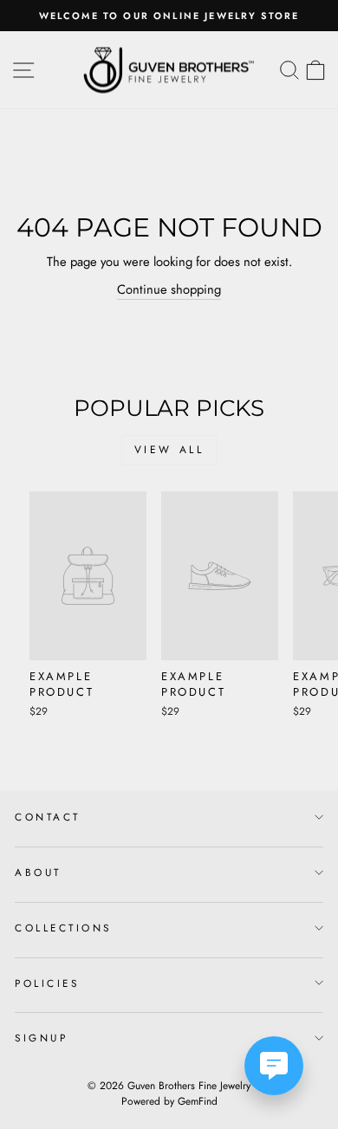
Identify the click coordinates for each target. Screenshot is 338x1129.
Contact (48, 816)
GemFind (198, 1101)
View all (169, 449)
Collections (63, 927)
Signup (41, 1037)
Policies (47, 983)
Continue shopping (169, 289)
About (38, 872)
